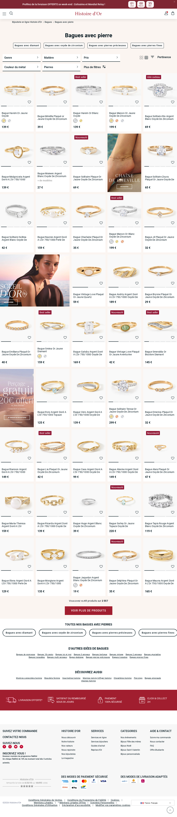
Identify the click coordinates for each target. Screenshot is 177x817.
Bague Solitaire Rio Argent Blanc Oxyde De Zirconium (159, 117)
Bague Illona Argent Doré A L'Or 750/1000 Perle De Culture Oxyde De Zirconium (16, 582)
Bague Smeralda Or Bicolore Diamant (155, 353)
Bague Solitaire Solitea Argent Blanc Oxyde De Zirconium (14, 238)
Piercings (138, 678)
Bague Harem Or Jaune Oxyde (14, 114)
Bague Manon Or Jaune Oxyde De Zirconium (122, 114)
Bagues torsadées (37, 657)
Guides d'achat (98, 746)
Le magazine (67, 758)
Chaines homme (88, 681)
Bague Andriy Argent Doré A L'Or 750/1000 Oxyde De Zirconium (123, 295)
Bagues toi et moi (63, 654)
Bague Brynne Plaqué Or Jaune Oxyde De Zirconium (159, 295)
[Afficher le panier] (172, 14)
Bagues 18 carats (45, 654)
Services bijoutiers (99, 741)
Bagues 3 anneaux (82, 654)
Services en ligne (98, 737)
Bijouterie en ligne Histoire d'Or (27, 22)
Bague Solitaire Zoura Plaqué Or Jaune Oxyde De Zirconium (159, 178)
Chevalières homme (123, 678)
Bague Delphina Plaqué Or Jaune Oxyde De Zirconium (124, 582)
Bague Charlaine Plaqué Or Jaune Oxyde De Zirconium (88, 238)
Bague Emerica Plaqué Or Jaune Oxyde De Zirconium (159, 413)
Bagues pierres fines (139, 657)
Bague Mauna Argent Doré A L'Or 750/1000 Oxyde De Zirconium (159, 582)
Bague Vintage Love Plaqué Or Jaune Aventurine (124, 353)
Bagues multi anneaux (57, 657)
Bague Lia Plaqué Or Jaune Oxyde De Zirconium (52, 470)
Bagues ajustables (152, 654)
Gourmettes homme (71, 678)
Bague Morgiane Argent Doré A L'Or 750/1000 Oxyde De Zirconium (51, 582)
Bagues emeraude (153, 678)
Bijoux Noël (126, 746)
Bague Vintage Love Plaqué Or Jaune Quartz (88, 295)
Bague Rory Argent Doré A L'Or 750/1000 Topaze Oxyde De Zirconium (52, 413)
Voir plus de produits (88, 610)
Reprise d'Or (96, 750)
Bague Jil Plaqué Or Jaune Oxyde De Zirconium (159, 238)
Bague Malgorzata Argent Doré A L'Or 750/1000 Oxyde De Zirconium (16, 178)
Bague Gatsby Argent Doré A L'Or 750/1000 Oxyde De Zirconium (88, 353)
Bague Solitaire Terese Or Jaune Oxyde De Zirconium (124, 410)
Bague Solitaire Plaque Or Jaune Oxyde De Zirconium (88, 178)
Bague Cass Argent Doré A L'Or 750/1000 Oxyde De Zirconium (87, 470)
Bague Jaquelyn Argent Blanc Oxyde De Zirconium (87, 579)
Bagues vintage (116, 654)
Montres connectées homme (29, 678)
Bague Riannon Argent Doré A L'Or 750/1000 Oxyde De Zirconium (14, 470)
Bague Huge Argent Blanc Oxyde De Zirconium (87, 525)
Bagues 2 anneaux (134, 654)
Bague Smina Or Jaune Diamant (50, 350)
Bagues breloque (99, 654)
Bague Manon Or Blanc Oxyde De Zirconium (122, 235)
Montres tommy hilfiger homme (97, 678)
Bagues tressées (119, 657)
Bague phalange (76, 657)
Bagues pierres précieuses (98, 657)
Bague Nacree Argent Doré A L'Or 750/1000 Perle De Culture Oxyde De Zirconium (52, 238)
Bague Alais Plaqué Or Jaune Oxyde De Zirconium (159, 470)
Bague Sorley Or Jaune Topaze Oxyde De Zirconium (121, 525)
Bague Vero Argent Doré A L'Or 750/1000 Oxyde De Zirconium (87, 413)
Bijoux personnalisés (130, 754)
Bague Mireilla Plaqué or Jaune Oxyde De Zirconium (52, 117)
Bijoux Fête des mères (131, 741)
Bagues (48, 22)
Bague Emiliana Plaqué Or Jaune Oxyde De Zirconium (16, 353)
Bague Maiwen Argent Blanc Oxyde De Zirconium (52, 175)
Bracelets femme (52, 678)
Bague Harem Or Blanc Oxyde (85, 114)
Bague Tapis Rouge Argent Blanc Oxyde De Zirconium (159, 525)
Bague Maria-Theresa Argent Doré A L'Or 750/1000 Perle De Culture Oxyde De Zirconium (16, 525)
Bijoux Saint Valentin (130, 750)
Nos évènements (128, 737)
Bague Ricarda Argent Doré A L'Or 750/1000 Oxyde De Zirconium (52, 525)
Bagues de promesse (25, 654)
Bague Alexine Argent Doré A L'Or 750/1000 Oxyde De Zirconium (123, 470)
